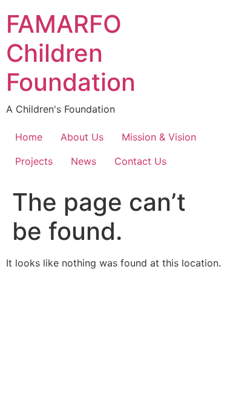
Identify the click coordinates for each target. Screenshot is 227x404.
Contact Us (140, 161)
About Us (82, 137)
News (83, 161)
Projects (34, 161)
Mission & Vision (159, 137)
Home (28, 137)
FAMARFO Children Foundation (71, 53)
